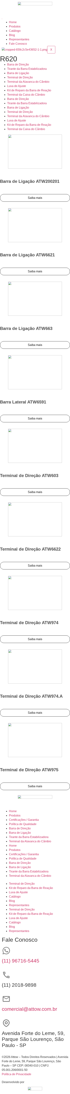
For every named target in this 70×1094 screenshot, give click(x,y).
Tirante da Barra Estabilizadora (27, 68)
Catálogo (15, 30)
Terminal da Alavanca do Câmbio (28, 81)
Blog (12, 35)
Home (13, 22)
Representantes (19, 39)
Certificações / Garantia (24, 819)
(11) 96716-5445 (20, 961)
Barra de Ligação (18, 73)
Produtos (14, 26)
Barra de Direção (18, 64)
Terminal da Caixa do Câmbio (26, 94)
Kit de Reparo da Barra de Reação (29, 90)
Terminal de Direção (20, 77)
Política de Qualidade (22, 824)
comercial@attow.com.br (29, 1009)
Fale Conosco (18, 43)
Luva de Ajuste (16, 86)
